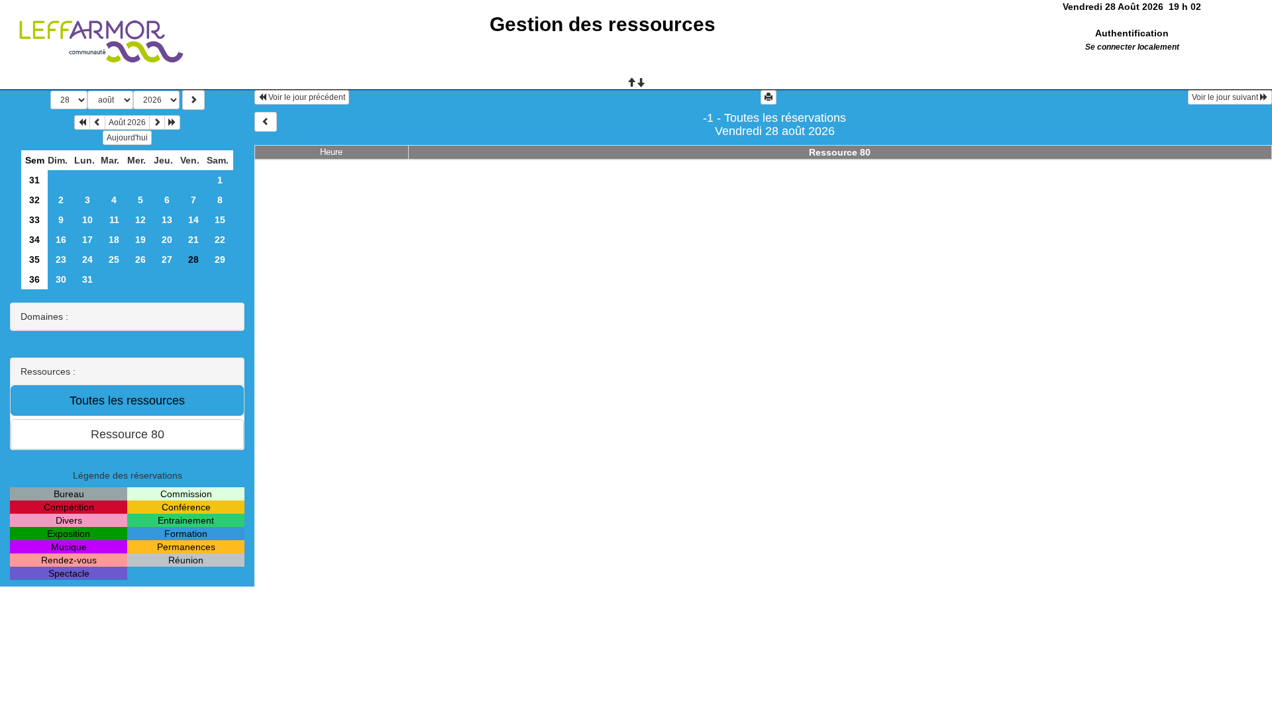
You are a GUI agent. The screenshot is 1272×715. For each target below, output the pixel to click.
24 (87, 259)
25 (114, 259)
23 (61, 259)
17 (87, 239)
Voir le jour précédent (305, 97)
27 (167, 259)
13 (167, 220)
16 (61, 239)
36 (34, 279)
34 (34, 239)
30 (61, 279)
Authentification (1132, 33)
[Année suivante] (172, 122)
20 (167, 239)
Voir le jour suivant (1226, 97)
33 (34, 220)
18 (114, 239)
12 (140, 220)
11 (114, 220)
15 (220, 220)
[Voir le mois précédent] (97, 122)
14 (193, 220)
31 (34, 180)
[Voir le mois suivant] (157, 122)
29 (220, 259)
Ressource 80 (840, 152)
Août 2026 (127, 122)
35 (34, 259)
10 (87, 220)
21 (193, 239)
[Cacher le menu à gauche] (265, 122)
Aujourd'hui (127, 137)
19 (140, 239)
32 (34, 200)
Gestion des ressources (603, 24)
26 (140, 259)
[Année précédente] (82, 122)
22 (220, 239)
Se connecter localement (1132, 47)
